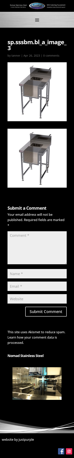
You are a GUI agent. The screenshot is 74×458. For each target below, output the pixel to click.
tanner (15, 55)
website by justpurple (18, 439)
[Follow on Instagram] (69, 451)
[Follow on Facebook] (61, 451)
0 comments (51, 55)
